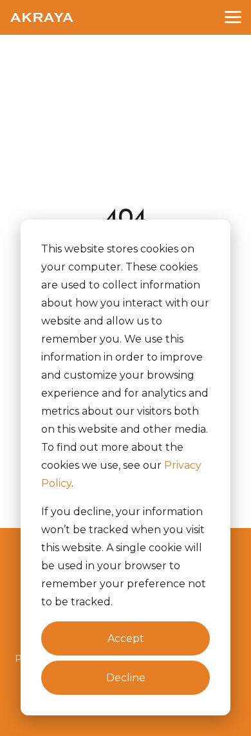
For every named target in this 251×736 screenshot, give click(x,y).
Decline (125, 678)
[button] (233, 16)
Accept (125, 638)
